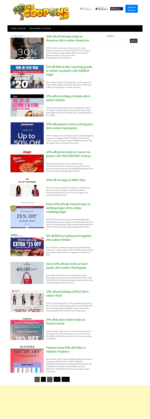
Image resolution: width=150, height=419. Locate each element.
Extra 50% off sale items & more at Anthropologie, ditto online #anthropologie (68, 208)
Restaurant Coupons (40, 28)
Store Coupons (18, 28)
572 (57, 379)
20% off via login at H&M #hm (65, 180)
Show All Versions (131, 8)
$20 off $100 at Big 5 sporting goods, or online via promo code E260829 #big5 (69, 70)
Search (110, 36)
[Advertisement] (70, 401)
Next (66, 379)
